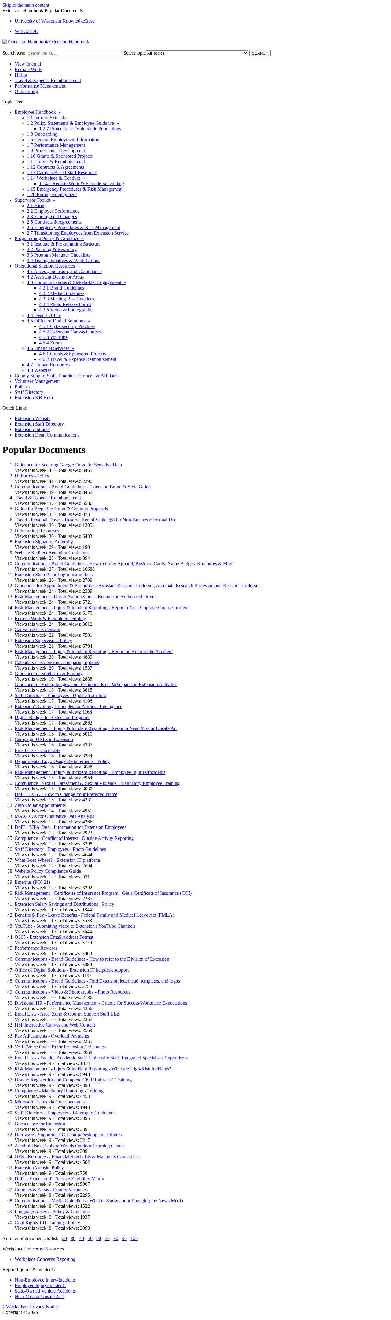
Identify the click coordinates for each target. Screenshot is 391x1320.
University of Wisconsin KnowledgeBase (54, 20)
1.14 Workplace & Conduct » (56, 178)
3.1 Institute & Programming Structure (63, 243)
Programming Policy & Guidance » (49, 238)
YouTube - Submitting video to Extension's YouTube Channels (75, 926)
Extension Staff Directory (39, 423)
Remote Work (28, 69)
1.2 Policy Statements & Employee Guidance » (73, 123)
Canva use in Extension (37, 629)
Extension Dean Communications (47, 434)
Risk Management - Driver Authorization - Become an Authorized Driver (85, 596)
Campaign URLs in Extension (44, 739)
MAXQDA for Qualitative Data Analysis (54, 816)
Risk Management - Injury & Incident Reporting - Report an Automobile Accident (94, 651)
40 (81, 1238)
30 (73, 1238)
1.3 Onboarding (42, 134)
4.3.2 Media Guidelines (61, 293)
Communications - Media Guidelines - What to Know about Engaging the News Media (99, 1200)
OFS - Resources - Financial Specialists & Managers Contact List (78, 1156)
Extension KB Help (34, 397)
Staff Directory (29, 392)
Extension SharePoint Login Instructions (54, 574)
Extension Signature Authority (44, 541)
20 (64, 1238)
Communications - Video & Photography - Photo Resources (72, 991)
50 (90, 1238)
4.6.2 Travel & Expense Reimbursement (77, 359)
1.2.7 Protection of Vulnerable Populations (80, 128)
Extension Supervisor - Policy (43, 640)
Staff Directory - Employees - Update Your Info (60, 695)
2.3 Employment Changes (52, 216)
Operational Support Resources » (47, 265)
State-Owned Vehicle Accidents (45, 1290)
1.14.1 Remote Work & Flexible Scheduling (81, 183)
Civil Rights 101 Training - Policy (47, 1222)
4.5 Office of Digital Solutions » (58, 320)
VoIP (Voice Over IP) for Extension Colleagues (60, 1046)
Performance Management (40, 85)
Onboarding (26, 91)
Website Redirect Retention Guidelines (52, 552)
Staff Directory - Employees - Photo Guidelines (60, 849)
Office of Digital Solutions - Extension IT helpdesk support (72, 970)
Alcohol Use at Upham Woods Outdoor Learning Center (69, 1145)
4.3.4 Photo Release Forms (65, 304)
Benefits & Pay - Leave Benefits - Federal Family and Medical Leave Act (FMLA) (94, 915)
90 (124, 1238)
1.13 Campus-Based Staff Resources (62, 172)
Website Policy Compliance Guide (48, 871)
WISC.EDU (26, 31)
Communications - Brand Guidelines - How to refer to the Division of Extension (92, 959)
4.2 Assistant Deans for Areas (55, 276)
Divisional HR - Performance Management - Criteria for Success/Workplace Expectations (101, 1002)
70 (107, 1238)
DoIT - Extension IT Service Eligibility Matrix (59, 1178)
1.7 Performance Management (56, 145)
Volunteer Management (37, 381)
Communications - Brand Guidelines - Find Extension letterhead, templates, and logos (97, 981)
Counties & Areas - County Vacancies (51, 1189)
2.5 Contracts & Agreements (54, 222)
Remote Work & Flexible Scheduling (50, 618)
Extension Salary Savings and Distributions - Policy (64, 904)
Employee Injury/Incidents (40, 1285)
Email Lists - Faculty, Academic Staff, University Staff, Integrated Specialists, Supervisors (101, 1057)
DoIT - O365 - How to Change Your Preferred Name (66, 794)
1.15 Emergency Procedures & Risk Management (74, 189)
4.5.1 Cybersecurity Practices (67, 326)
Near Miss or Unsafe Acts (39, 1296)
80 (115, 1238)
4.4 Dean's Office (44, 315)
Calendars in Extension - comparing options (57, 662)
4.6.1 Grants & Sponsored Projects (72, 353)
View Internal (28, 64)
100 (134, 1238)
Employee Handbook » (38, 112)
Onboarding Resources (37, 530)
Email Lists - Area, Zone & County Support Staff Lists (67, 1013)
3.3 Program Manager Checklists (58, 254)
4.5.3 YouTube (53, 337)
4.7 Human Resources (48, 364)
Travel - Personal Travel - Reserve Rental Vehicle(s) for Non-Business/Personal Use (95, 519)
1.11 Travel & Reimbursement (56, 161)
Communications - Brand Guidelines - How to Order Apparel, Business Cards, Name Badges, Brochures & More (124, 563)
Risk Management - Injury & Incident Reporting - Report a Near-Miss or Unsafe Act (96, 728)
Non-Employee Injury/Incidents (45, 1279)
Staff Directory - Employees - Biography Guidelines (65, 1112)
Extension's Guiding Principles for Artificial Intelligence (68, 706)
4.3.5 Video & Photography (66, 309)
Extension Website (32, 418)
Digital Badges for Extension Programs (52, 717)
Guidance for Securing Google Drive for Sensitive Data (68, 464)
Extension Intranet (32, 429)
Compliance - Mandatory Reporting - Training (59, 1090)
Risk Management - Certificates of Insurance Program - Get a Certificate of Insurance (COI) (103, 893)
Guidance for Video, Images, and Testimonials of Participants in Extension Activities (96, 684)
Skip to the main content (25, 5)
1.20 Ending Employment (52, 194)
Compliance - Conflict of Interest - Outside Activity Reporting (74, 838)
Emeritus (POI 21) (32, 882)
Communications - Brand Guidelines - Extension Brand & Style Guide (83, 486)
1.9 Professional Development (56, 150)
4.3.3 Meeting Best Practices (66, 298)
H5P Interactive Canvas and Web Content (55, 1024)
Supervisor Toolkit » (35, 200)
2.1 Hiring (37, 205)
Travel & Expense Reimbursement (48, 80)
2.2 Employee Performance (53, 211)
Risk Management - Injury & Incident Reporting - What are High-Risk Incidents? (93, 1068)
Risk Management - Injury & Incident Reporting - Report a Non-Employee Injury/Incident (101, 607)
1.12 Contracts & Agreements (55, 167)
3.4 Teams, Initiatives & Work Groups (63, 260)
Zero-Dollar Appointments (40, 805)
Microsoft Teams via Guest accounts (50, 1101)
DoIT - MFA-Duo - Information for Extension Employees (70, 827)
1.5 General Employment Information (63, 139)
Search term (13, 53)
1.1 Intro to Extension (48, 117)
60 (98, 1238)
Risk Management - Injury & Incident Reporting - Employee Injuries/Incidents (90, 772)
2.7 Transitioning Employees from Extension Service (78, 233)
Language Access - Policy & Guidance (52, 1211)
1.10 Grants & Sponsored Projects (60, 156)
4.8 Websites (39, 370)
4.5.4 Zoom (50, 342)
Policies (22, 386)
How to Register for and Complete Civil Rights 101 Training (73, 1079)
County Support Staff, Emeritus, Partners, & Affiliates (66, 375)
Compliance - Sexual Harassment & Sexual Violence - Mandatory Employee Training (97, 783)
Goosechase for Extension (40, 1123)
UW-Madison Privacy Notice (30, 1306)
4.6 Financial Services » (50, 348)
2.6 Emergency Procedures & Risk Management (73, 227)
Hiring (21, 74)
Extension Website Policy (39, 1167)
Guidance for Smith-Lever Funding (49, 673)
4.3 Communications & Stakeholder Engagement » (76, 282)
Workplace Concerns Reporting (45, 1259)
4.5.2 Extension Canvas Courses (70, 331)
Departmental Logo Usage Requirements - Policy (62, 761)
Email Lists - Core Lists (37, 750)
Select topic (134, 53)
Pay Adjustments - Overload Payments (52, 1035)
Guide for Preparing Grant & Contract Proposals (61, 508)
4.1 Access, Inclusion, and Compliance (64, 271)
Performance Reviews (36, 948)
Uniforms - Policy (32, 475)
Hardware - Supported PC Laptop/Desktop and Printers (68, 1134)
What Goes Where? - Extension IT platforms (58, 860)
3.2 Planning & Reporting (52, 249)
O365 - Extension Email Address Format (54, 937)
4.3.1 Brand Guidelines (61, 287)
